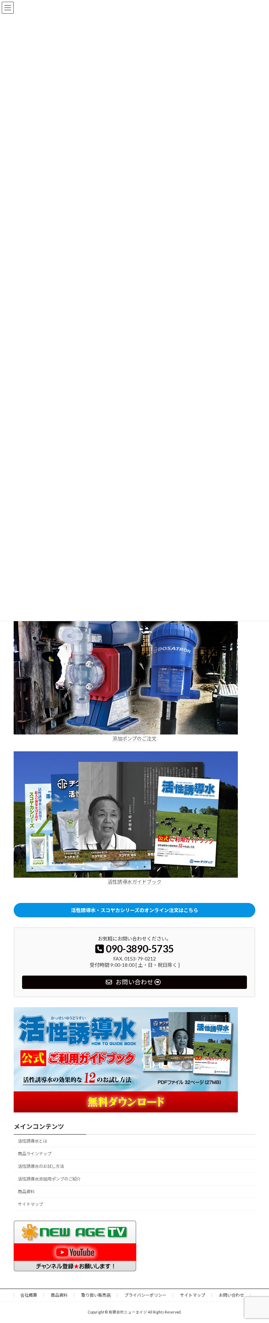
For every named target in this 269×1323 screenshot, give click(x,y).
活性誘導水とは (32, 1141)
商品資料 (26, 1192)
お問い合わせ (231, 1295)
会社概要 (28, 1295)
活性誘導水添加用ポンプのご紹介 (49, 1179)
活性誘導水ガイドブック (134, 882)
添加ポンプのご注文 (134, 739)
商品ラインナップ (34, 1153)
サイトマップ (30, 1204)
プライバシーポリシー (145, 1295)
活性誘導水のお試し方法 (41, 1166)
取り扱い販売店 (96, 1295)
